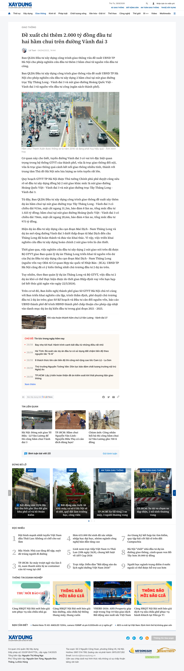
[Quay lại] (23, 397)
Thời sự (16, 13)
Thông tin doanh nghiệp (27, 577)
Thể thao (112, 13)
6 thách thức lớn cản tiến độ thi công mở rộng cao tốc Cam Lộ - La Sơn (73, 360)
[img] (70, 119)
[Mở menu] (174, 13)
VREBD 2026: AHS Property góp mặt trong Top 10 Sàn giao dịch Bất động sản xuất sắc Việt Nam (112, 612)
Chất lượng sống (78, 13)
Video (154, 13)
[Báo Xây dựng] (20, 5)
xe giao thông (117, 8)
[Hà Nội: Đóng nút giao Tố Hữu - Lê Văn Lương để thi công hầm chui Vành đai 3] (37, 419)
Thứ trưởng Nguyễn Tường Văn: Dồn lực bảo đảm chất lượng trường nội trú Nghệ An (75, 368)
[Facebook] (103, 397)
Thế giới (137, 13)
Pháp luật (62, 13)
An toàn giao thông (150, 8)
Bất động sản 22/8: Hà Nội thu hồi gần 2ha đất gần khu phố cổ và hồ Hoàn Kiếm (31, 510)
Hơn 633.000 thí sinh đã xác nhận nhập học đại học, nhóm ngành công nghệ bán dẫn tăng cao (95, 538)
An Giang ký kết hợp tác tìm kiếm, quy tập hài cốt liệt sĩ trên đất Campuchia (147, 538)
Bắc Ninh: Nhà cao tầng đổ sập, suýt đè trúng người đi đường (39, 552)
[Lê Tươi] (24, 50)
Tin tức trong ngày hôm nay (49, 338)
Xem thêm (30, 384)
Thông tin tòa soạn (163, 638)
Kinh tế (52, 13)
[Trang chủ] (9, 13)
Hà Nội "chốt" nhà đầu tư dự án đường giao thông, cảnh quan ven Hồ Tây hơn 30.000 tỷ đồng (149, 552)
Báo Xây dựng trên (34, 397)
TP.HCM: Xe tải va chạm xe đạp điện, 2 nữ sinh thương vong (153, 512)
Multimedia (165, 13)
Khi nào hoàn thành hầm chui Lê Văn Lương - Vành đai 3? (77, 317)
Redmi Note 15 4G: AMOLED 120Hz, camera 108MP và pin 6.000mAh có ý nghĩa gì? (72, 625)
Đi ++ (146, 13)
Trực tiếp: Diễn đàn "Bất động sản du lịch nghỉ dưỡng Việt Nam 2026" (95, 566)
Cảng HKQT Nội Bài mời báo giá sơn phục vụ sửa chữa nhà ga (31, 610)
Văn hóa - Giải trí (97, 13)
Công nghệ (124, 13)
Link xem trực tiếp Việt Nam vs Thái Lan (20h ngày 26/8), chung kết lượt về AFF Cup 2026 (94, 552)
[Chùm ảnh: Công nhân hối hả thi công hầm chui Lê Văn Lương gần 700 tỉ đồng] (104, 419)
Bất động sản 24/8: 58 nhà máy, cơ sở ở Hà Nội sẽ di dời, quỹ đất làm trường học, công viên (71, 510)
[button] (88, 521)
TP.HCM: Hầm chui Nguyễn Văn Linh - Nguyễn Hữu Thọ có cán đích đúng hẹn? (69, 437)
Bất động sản (132, 8)
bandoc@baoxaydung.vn (84, 655)
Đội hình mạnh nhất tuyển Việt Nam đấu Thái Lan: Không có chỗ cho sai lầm (40, 538)
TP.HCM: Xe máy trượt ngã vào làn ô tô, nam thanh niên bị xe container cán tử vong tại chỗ (39, 566)
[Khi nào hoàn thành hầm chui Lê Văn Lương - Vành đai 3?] (34, 322)
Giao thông (40, 13)
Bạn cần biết (20, 625)
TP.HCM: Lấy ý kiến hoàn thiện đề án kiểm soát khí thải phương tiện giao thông (74, 377)
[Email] (113, 397)
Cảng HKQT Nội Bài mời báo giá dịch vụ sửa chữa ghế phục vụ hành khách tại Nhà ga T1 (153, 612)
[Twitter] (108, 397)
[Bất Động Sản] (140, 650)
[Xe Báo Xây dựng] (166, 650)
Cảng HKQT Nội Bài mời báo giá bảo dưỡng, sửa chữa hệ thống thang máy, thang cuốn (71, 612)
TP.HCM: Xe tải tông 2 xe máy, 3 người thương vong (112, 513)
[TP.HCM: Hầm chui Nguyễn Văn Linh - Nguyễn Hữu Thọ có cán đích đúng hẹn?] (70, 419)
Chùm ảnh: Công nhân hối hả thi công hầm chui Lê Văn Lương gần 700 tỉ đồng (104, 437)
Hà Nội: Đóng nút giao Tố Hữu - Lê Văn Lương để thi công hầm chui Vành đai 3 (36, 437)
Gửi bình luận (110, 453)
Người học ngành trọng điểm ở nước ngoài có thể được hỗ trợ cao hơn (148, 566)
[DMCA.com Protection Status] (152, 657)
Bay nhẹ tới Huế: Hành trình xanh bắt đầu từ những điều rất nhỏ (69, 345)
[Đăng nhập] (153, 3)
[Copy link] (118, 397)
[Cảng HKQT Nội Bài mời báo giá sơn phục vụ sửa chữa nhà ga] (31, 593)
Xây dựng (28, 13)
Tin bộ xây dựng (168, 8)
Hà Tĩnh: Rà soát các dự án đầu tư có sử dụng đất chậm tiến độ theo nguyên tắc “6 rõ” (72, 352)
